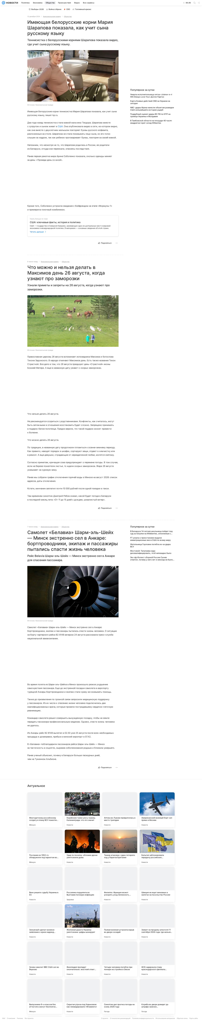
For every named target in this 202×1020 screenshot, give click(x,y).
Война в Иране (55, 9)
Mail (3, 1018)
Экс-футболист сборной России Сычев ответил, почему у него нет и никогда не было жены (151, 558)
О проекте (104, 1018)
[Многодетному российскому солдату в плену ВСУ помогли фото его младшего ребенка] (44, 809)
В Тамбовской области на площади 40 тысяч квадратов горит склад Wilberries (151, 121)
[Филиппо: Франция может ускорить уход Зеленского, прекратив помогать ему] (119, 884)
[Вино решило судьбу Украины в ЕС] (44, 884)
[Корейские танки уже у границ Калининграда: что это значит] (82, 809)
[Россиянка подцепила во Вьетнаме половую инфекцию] (82, 884)
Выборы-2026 (37, 9)
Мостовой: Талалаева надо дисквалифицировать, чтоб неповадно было (150, 552)
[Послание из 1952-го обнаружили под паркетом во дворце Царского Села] (44, 847)
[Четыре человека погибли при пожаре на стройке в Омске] (119, 959)
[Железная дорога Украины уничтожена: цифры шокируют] (82, 921)
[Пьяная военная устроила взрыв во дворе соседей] (119, 921)
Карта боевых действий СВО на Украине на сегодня (150, 102)
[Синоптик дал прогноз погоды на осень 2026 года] (119, 996)
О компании (11, 1018)
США (60, 126)
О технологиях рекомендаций (120, 1018)
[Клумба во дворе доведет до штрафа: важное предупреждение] (157, 996)
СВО (68, 9)
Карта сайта (193, 1018)
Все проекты (29, 1018)
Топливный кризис (83, 9)
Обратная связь (182, 1018)
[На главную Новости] (11, 3)
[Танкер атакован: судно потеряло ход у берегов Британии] (119, 847)
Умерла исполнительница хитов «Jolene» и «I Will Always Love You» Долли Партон (151, 95)
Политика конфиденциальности (143, 1018)
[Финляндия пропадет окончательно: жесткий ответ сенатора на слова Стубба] (82, 959)
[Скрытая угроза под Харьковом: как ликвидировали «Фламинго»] (82, 996)
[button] (73, 76)
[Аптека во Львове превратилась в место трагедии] (119, 809)
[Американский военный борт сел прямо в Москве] (157, 809)
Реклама (20, 1018)
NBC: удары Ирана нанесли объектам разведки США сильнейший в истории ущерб (152, 108)
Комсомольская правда (52, 16)
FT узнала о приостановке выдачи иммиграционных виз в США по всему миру (150, 539)
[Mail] (3, 3)
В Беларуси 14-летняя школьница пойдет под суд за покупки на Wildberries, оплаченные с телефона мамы (151, 532)
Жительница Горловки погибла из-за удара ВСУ (150, 545)
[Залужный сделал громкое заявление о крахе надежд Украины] (44, 921)
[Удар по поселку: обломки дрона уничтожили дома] (82, 847)
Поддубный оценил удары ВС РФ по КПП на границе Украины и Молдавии (150, 115)
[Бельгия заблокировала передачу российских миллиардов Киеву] (157, 847)
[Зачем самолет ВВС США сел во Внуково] (44, 959)
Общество (68, 16)
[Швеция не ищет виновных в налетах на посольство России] (157, 884)
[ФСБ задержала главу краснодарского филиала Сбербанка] (157, 959)
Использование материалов (165, 1018)
